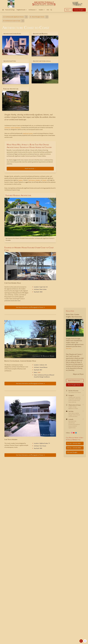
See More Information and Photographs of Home (29, 307)
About (67, 10)
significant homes (28, 133)
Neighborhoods (20, 10)
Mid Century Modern (34, 180)
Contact (78, 10)
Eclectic (44, 180)
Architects (7, 127)
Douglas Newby (70, 311)
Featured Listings (10, 10)
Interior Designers (16, 127)
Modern (41, 10)
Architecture (32, 10)
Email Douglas (73, 452)
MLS (48, 10)
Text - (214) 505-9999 (75, 448)
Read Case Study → (30, 168)
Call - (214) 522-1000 (75, 443)
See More (68, 348)
